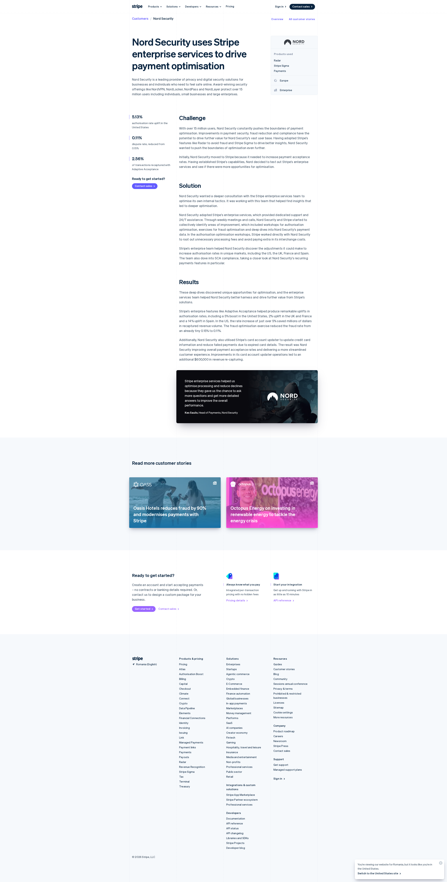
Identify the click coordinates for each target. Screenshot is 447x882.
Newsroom (280, 741)
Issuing (183, 732)
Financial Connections (192, 718)
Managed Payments (191, 742)
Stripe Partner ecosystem (242, 799)
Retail (229, 776)
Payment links (187, 747)
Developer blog (235, 848)
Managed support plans (287, 769)
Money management (238, 713)
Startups (231, 669)
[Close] (440, 863)
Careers (278, 736)
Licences (278, 702)
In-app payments (236, 703)
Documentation (235, 818)
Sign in (279, 6)
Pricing (230, 6)
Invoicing (184, 727)
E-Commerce (234, 683)
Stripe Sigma (187, 771)
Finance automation (238, 693)
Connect (184, 698)
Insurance (232, 752)
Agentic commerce (238, 674)
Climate (183, 693)
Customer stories (284, 669)
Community (280, 679)
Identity (184, 723)
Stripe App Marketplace (240, 794)
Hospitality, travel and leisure (243, 747)
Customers (140, 18)
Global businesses (237, 698)
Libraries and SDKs (237, 838)
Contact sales (301, 6)
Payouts (184, 757)
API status (232, 828)
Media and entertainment (241, 757)
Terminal (184, 781)
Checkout (185, 688)
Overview (277, 19)
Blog (276, 674)
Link (181, 737)
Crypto (183, 703)
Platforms (232, 718)
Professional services (239, 767)
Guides (277, 664)
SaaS (229, 723)
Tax (181, 776)
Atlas (182, 669)
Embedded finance (237, 688)
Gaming (231, 742)
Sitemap (278, 707)
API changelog (235, 833)
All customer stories (302, 19)
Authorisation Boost (191, 674)
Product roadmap (284, 731)
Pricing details (235, 600)
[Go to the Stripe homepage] (136, 659)
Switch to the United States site (378, 873)
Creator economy (237, 732)
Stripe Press (280, 746)
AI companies (234, 727)
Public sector (234, 771)
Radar (182, 762)
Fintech (230, 737)
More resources (283, 717)
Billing (182, 679)
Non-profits (233, 762)
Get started (142, 608)
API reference (282, 600)
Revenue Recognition (192, 767)
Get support (280, 764)
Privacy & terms (283, 688)
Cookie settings (283, 712)
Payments (185, 752)
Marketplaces (234, 708)
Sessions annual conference (290, 683)
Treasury (184, 786)
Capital (183, 683)
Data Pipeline (187, 708)
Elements (185, 713)
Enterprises (233, 664)
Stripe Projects (235, 843)
